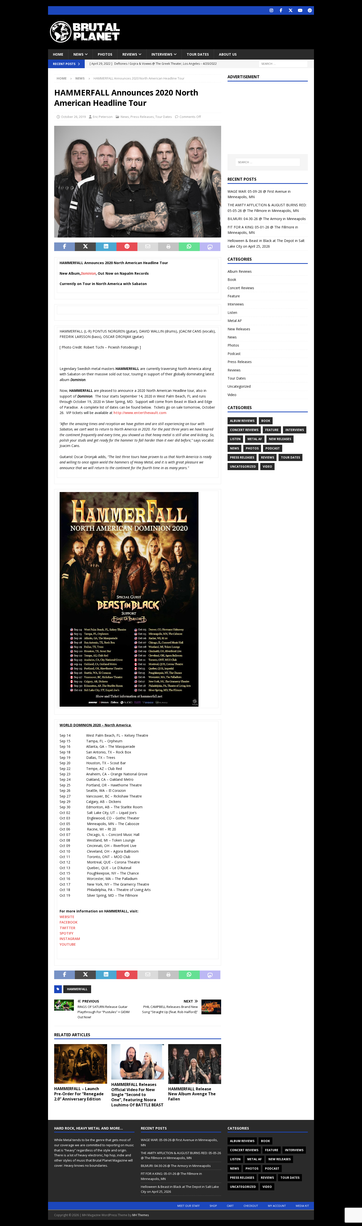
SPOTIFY (66, 933)
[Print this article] (168, 246)
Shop (213, 1206)
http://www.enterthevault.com (140, 412)
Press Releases (142, 116)
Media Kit (302, 1206)
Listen (232, 312)
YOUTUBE (68, 944)
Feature (234, 296)
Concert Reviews (241, 288)
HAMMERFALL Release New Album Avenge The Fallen (192, 1094)
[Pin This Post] (126, 246)
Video (232, 394)
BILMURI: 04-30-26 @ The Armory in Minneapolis (267, 218)
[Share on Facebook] (64, 246)
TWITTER (67, 927)
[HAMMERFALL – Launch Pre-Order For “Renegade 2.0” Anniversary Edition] (80, 1064)
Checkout (251, 1206)
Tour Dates (198, 54)
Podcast (234, 353)
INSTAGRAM (70, 938)
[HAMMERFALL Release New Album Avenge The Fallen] (194, 1064)
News (78, 54)
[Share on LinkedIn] (106, 246)
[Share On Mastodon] (210, 246)
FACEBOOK (69, 922)
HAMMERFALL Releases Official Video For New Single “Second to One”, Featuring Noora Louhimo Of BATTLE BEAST (137, 1095)
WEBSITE (67, 916)
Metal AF (235, 320)
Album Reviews (240, 271)
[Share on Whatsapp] (189, 246)
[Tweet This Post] (85, 246)
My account (277, 1206)
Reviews (129, 54)
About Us (228, 54)
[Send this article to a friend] (147, 246)
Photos (105, 54)
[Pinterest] (309, 10)
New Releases (239, 329)
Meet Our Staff (188, 1206)
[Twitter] (290, 10)
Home (58, 54)
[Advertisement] (228, 31)
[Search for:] (283, 63)
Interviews (161, 54)
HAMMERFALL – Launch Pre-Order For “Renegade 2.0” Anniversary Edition (79, 1094)
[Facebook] (281, 10)
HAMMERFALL (77, 989)
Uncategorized (239, 386)
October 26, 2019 (73, 116)
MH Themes (140, 1215)
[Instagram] (271, 10)
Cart (230, 1206)
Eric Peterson (103, 116)
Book (232, 279)
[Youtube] (300, 10)
